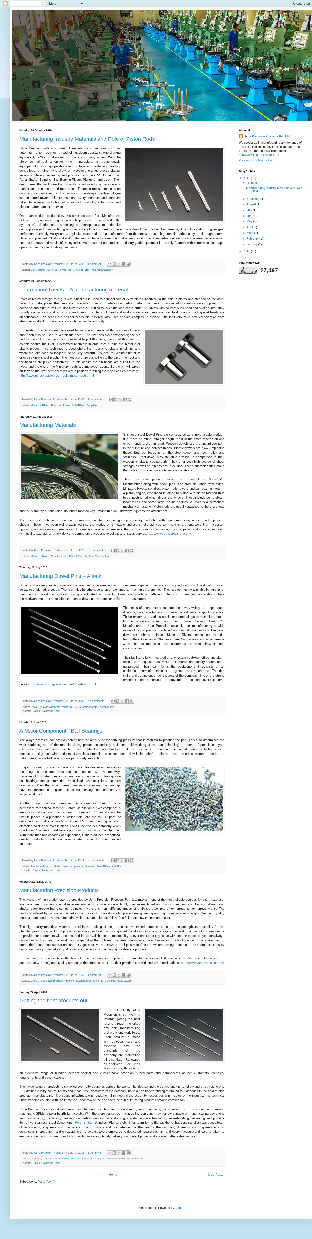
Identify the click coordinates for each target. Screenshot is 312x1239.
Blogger (180, 1207)
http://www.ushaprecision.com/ (169, 533)
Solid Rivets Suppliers (85, 405)
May (250, 221)
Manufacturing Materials (48, 425)
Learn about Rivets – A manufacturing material (74, 290)
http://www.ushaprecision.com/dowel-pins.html (63, 684)
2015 (247, 251)
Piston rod (30, 220)
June (250, 216)
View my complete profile (255, 160)
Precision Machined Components (83, 980)
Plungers (36, 1158)
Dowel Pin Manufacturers (45, 706)
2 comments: (96, 399)
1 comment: (95, 263)
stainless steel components (98, 706)
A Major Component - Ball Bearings (61, 731)
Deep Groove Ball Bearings (47, 980)
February (253, 238)
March (251, 233)
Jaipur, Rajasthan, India (46, 710)
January (252, 244)
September (254, 198)
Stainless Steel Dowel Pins (66, 556)
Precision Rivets (60, 405)
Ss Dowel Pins (62, 269)
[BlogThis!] (114, 264)
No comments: (97, 550)
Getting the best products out (53, 1001)
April (250, 227)
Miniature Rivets (40, 405)
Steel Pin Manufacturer (97, 556)
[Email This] (109, 264)
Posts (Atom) (46, 1181)
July (250, 210)
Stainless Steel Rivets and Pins (103, 866)
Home (113, 1174)
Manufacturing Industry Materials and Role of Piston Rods (87, 139)
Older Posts (215, 1174)
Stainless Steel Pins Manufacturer (93, 269)
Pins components (87, 830)
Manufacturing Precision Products (59, 890)
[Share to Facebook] (123, 264)
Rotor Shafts (84, 1122)
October (252, 183)
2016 (247, 178)
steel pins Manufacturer (119, 980)
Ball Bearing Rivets (42, 269)
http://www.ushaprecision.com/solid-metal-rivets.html (57, 375)
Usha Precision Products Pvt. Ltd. (267, 136)
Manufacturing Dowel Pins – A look (60, 576)
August (252, 204)
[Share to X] (119, 264)
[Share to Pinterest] (128, 264)
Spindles (64, 1158)
